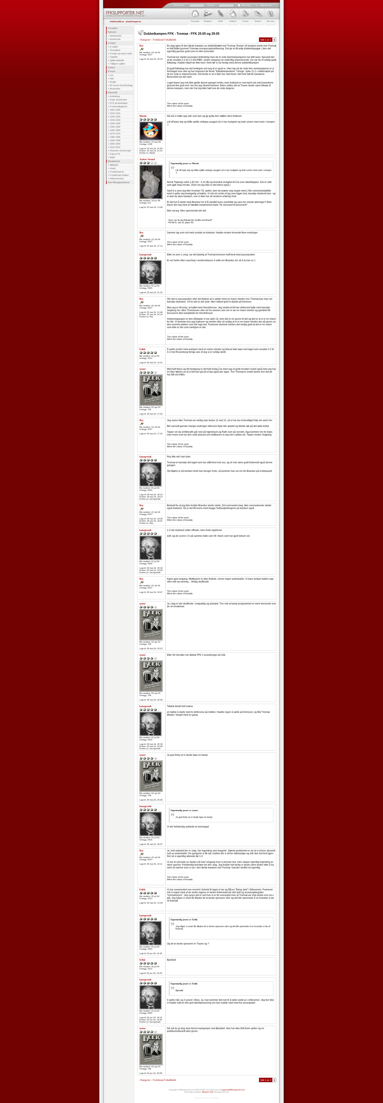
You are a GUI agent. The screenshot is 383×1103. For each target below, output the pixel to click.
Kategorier (145, 39)
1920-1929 (115, 116)
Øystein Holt (207, 1092)
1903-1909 (115, 110)
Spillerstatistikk (117, 60)
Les (112, 75)
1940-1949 (115, 123)
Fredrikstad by (117, 172)
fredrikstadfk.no (117, 21)
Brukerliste (115, 88)
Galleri (111, 67)
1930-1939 (115, 120)
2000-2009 (115, 144)
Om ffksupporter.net (118, 182)
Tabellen (114, 57)
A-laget (112, 43)
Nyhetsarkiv (116, 36)
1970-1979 (115, 133)
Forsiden (112, 28)
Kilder (112, 157)
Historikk (112, 92)
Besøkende (114, 161)
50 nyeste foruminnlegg (121, 85)
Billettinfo (114, 165)
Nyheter (112, 32)
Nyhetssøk (115, 39)
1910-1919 (115, 113)
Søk (112, 78)
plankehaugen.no (133, 21)
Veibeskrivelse (117, 178)
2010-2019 (115, 147)
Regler (113, 82)
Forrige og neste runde (121, 53)
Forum (111, 71)
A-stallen (114, 47)
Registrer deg (265, 5)
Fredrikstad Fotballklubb (164, 39)
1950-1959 (115, 127)
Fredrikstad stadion (119, 175)
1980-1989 (115, 137)
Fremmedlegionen (118, 106)
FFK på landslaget (118, 103)
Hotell (112, 168)
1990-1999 (115, 140)
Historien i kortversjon (120, 150)
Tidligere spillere (117, 63)
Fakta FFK (115, 154)
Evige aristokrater (118, 99)
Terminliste (115, 50)
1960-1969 (115, 130)
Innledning (115, 96)
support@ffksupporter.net (233, 1090)
